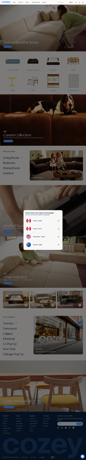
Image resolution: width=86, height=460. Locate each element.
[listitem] (14, 2)
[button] (62, 2)
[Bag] (82, 2)
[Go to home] (6, 2)
